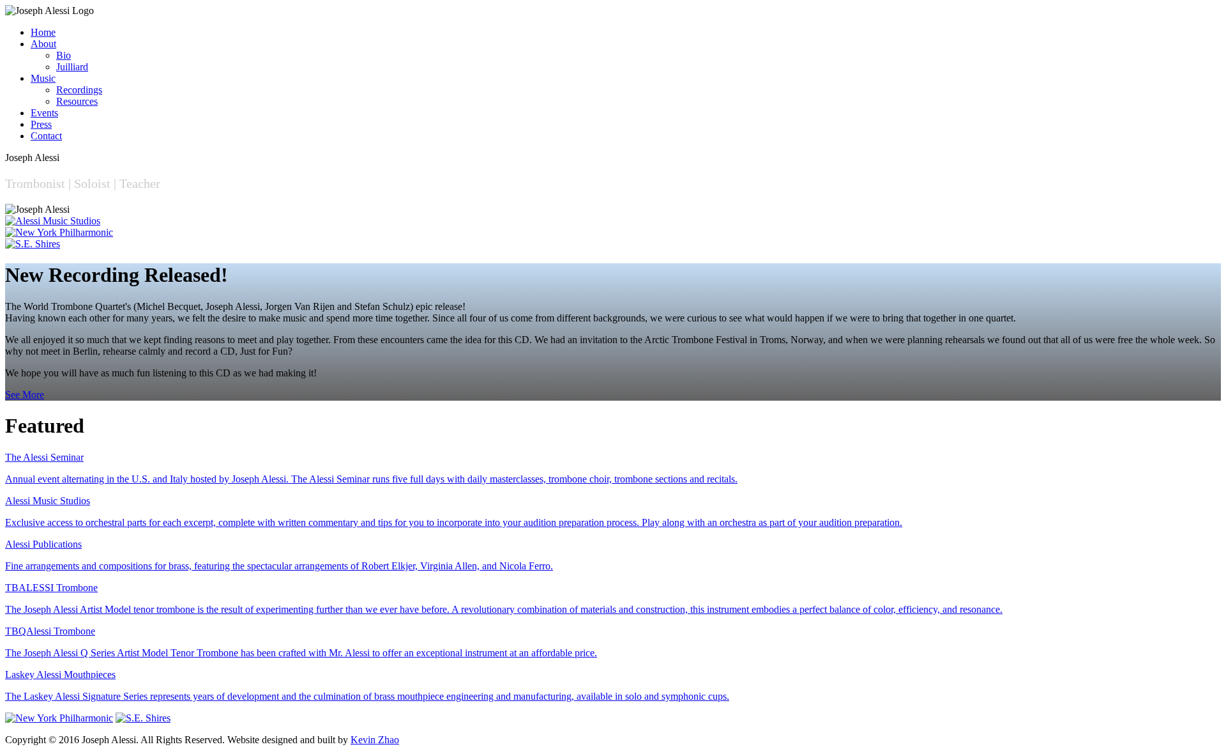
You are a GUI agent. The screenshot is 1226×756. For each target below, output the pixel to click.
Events (44, 112)
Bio (63, 55)
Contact (46, 135)
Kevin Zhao (375, 739)
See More (24, 394)
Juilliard (72, 66)
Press (41, 124)
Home (43, 32)
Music (43, 78)
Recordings (79, 89)
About (43, 43)
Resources (77, 101)
